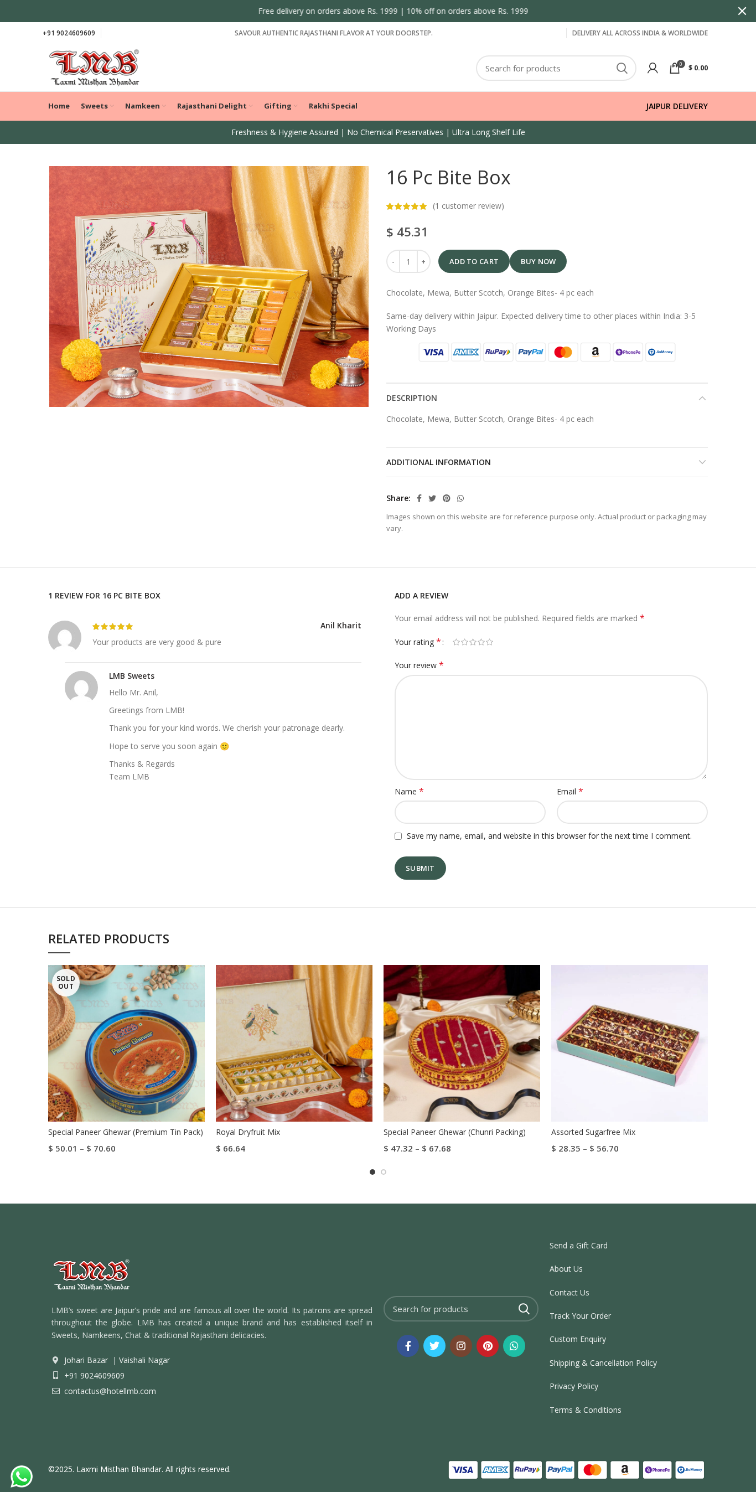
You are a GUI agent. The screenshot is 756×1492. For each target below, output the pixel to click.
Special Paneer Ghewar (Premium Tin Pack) (125, 1132)
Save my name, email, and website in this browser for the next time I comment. (549, 835)
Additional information (438, 462)
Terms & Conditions (586, 1410)
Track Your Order (580, 1315)
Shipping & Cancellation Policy (603, 1362)
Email (570, 791)
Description (411, 398)
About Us (566, 1268)
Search (621, 68)
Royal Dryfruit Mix (248, 1132)
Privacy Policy (574, 1386)
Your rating (418, 642)
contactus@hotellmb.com (109, 1391)
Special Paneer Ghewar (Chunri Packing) (455, 1132)
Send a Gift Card (579, 1245)
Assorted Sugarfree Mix (593, 1132)
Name (409, 791)
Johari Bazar (86, 1360)
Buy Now (538, 261)
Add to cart (474, 261)
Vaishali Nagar (143, 1360)
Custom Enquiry (578, 1339)
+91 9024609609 (69, 33)
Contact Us (569, 1292)
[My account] (653, 68)
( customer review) (468, 205)
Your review (419, 665)
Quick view (196, 982)
